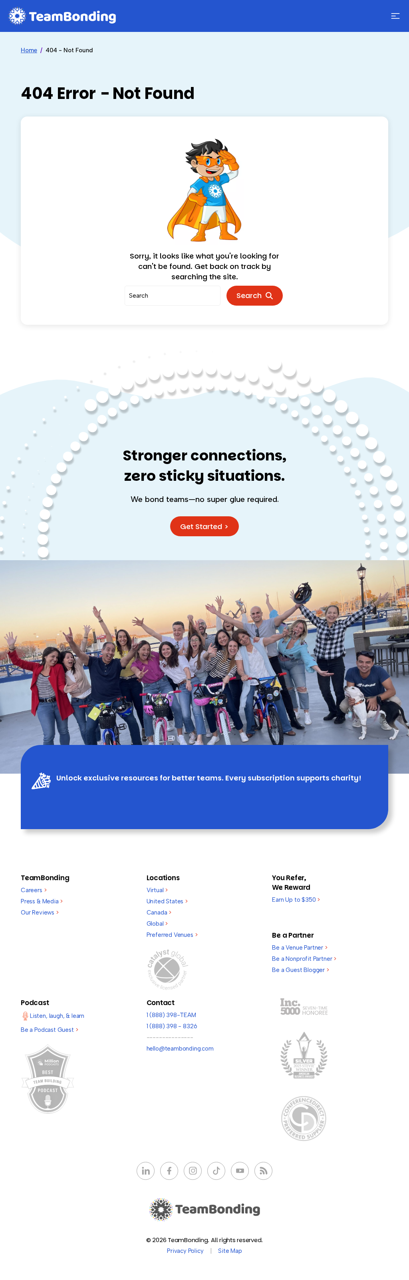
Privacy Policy (185, 1250)
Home (29, 50)
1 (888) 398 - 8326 (172, 1026)
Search (251, 295)
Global (157, 923)
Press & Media (42, 901)
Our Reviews (40, 912)
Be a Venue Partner (299, 947)
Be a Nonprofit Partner (304, 958)
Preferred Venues (172, 934)
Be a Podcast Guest (49, 1029)
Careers (33, 890)
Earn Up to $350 (296, 899)
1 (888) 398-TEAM (171, 1015)
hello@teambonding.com (180, 1048)
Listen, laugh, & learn (57, 1015)
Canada (159, 912)
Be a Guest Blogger (300, 970)
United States (167, 901)
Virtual (157, 890)
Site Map (230, 1250)
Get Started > (204, 526)
